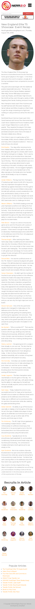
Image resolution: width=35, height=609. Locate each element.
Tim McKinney (6, 421)
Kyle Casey (4, 390)
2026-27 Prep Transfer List (11, 578)
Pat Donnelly (5, 361)
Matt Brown (5, 223)
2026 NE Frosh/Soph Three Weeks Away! (16, 580)
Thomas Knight (6, 239)
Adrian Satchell (6, 407)
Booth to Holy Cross (9, 589)
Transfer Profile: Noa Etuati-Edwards (14, 585)
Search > (28, 13)
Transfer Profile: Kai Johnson (12, 587)
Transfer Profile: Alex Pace (11, 592)
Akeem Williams (6, 203)
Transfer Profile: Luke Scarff (11, 583)
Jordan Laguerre (6, 375)
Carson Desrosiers (7, 273)
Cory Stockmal (6, 436)
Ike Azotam (5, 327)
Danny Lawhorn (6, 344)
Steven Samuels (6, 306)
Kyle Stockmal (6, 450)
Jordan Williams (6, 180)
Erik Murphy (5, 147)
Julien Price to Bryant (10, 571)
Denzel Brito (5, 258)
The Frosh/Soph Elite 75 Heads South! (15, 569)
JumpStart (22, 605)
